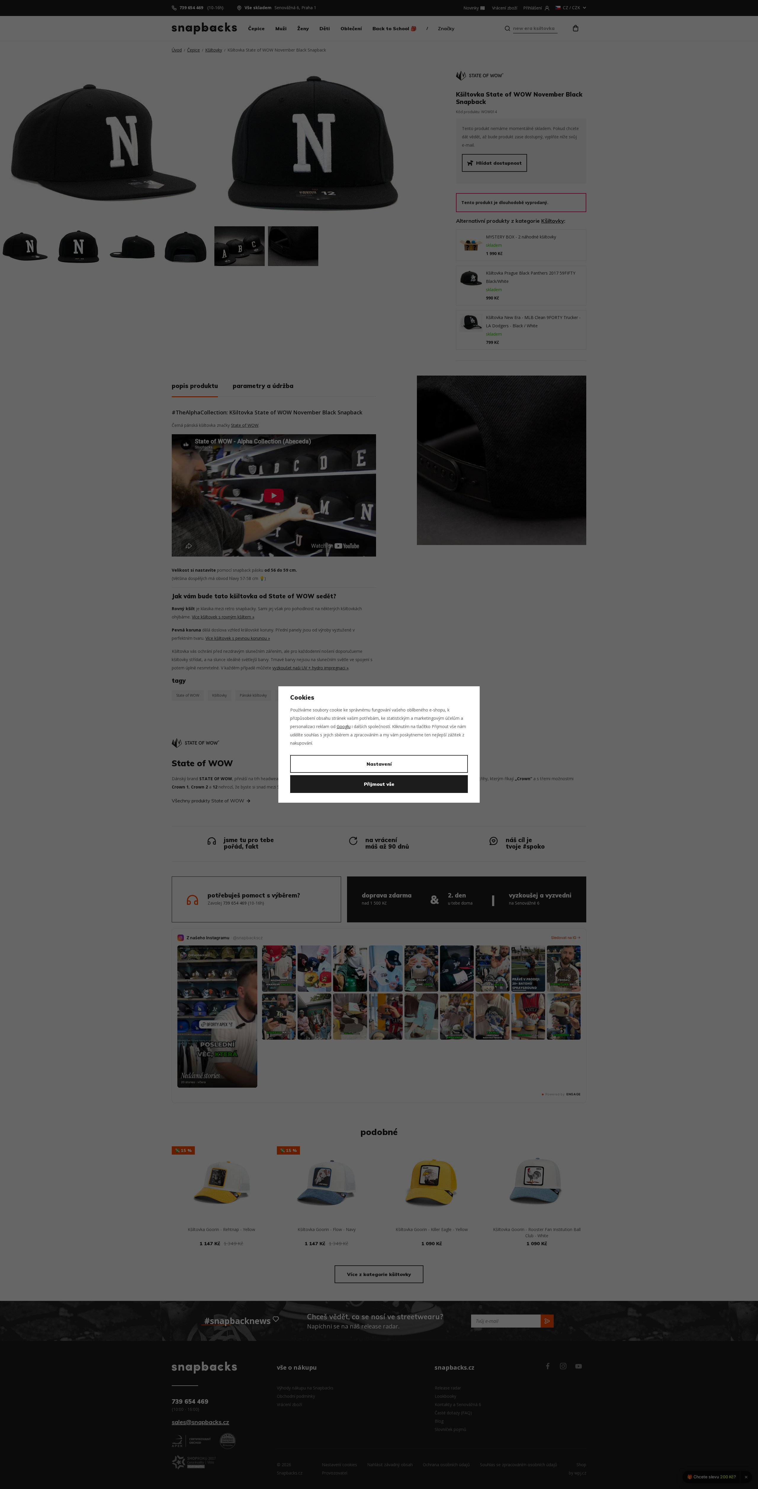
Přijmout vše (379, 784)
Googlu (344, 726)
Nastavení (379, 764)
